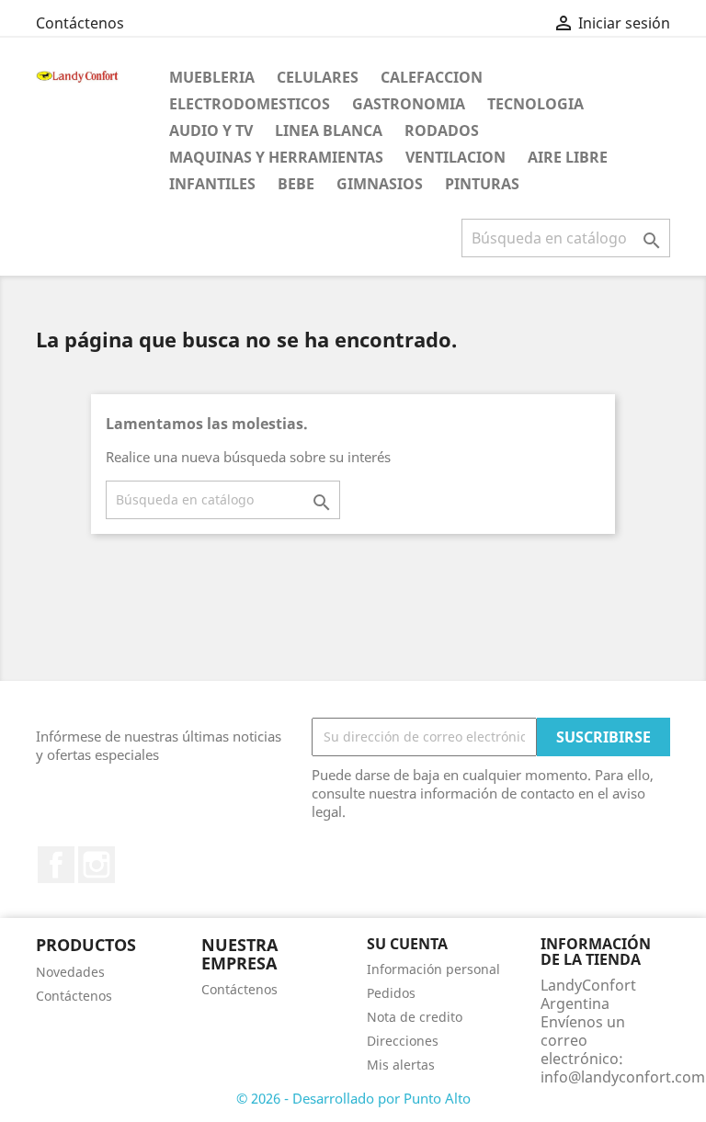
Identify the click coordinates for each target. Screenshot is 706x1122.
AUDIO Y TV (211, 130)
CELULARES (318, 77)
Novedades (70, 971)
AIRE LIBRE (568, 157)
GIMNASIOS (379, 184)
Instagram (96, 864)
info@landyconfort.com (623, 1077)
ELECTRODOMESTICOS (249, 104)
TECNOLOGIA (535, 104)
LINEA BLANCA (328, 130)
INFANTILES (212, 184)
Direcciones (402, 1040)
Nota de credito (414, 1017)
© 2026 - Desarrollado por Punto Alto (353, 1098)
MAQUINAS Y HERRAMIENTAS (276, 157)
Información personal (433, 969)
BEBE (296, 184)
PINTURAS (482, 184)
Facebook (56, 864)
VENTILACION (455, 157)
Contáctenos (80, 23)
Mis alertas (401, 1064)
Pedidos (391, 993)
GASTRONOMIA (408, 104)
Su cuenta (407, 944)
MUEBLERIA (212, 77)
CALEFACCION (432, 77)
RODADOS (441, 130)
